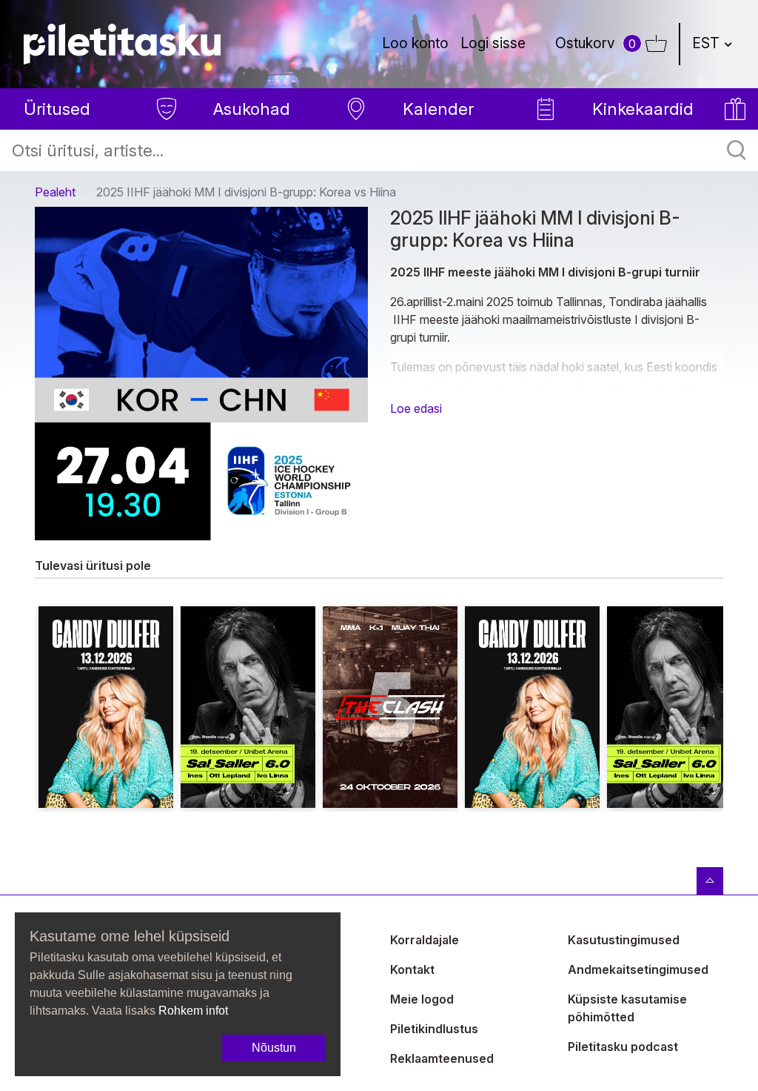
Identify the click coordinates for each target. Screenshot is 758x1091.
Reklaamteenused (442, 1058)
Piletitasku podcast (623, 1046)
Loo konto (415, 43)
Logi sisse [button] (493, 43)
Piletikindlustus (434, 1028)
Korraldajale (424, 939)
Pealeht (55, 192)
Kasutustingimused (624, 939)
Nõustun (274, 1047)
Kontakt (412, 969)
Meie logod (422, 999)
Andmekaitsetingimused (638, 969)
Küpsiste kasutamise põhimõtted (627, 1008)
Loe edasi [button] (416, 408)
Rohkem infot (193, 1010)
